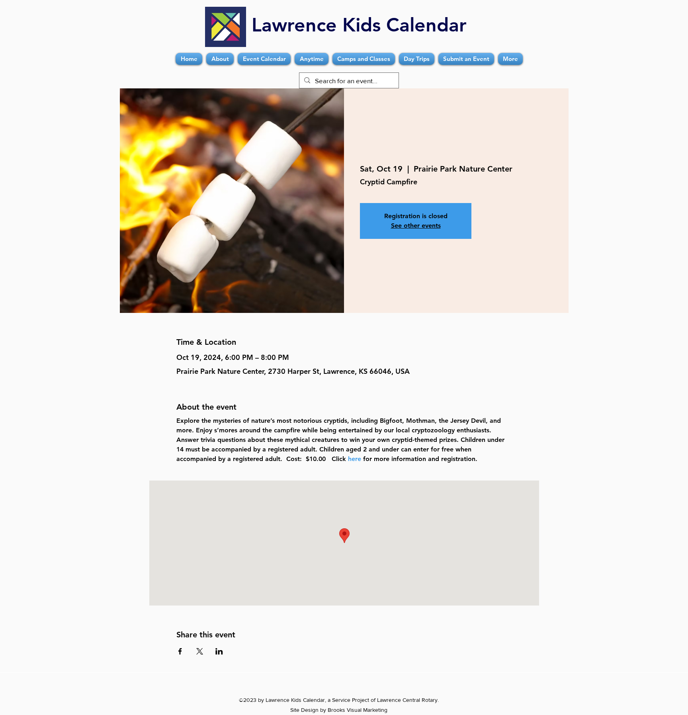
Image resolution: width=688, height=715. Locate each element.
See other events (416, 225)
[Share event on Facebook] (180, 651)
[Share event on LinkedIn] (219, 651)
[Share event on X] (199, 651)
